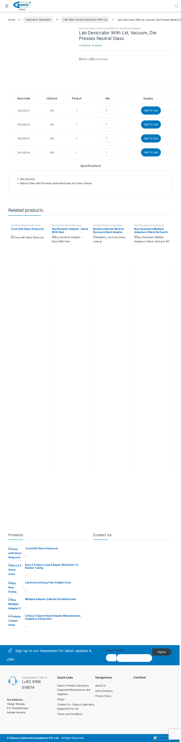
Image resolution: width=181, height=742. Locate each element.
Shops (61, 699)
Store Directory (104, 690)
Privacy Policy (103, 695)
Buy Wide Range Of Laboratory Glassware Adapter (25, 226)
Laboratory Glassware (38, 19)
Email (110, 650)
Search (176, 6)
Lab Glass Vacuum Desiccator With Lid (85, 19)
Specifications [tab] (90, 166)
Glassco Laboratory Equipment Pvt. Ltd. (34, 737)
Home (11, 19)
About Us (100, 685)
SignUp (161, 651)
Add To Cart (151, 110)
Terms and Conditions (69, 713)
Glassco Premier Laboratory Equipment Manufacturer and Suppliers (73, 690)
